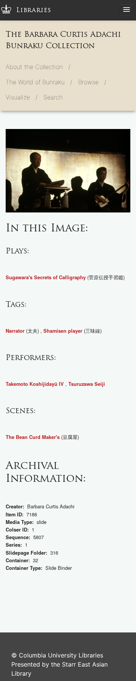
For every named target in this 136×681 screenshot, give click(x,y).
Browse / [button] (92, 82)
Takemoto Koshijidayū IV (35, 384)
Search (53, 97)
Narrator (15, 330)
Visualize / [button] (21, 97)
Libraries (33, 10)
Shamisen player (62, 330)
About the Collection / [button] (38, 67)
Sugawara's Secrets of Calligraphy (46, 277)
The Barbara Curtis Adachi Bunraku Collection (63, 40)
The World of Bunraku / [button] (39, 82)
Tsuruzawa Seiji (86, 384)
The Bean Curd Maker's (33, 437)
